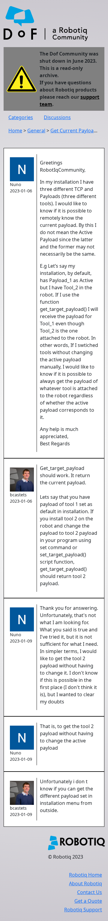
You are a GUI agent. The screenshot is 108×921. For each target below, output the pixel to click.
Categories (20, 117)
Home (15, 130)
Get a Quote (88, 901)
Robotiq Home (85, 874)
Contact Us (89, 892)
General (36, 130)
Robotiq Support (83, 909)
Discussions (57, 117)
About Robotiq (85, 883)
